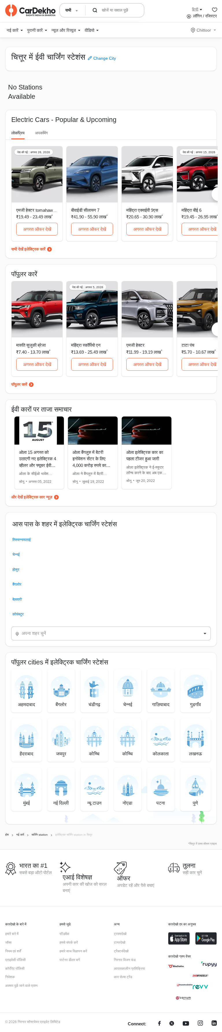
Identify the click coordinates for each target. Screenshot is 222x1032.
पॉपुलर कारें (19, 384)
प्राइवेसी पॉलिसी (15, 960)
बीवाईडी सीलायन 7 (85, 210)
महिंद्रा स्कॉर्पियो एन (86, 345)
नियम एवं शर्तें (13, 951)
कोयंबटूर (18, 614)
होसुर (15, 569)
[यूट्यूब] (186, 1024)
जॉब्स (8, 942)
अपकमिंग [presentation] (41, 133)
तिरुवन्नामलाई (21, 540)
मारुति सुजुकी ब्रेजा (31, 345)
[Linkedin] (214, 1024)
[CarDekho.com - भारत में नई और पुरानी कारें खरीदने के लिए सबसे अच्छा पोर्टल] (30, 10)
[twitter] (171, 1024)
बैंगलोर (16, 584)
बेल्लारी (17, 599)
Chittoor (204, 30)
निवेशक (10, 977)
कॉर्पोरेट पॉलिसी (15, 969)
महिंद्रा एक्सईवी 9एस (142, 210)
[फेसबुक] (159, 1024)
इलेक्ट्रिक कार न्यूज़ (38, 497)
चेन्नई (16, 554)
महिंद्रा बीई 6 (191, 210)
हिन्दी (195, 9)
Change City (104, 58)
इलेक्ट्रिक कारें (34, 249)
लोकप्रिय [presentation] (18, 133)
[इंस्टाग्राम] (200, 1024)
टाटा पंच (188, 345)
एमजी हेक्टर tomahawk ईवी (38, 210)
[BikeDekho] (176, 966)
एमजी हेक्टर (135, 345)
